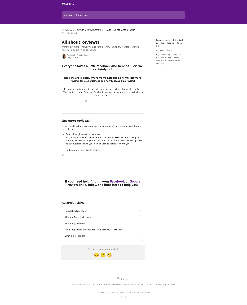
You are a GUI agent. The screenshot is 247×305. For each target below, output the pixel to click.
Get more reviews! (164, 50)
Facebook (117, 181)
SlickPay (120, 292)
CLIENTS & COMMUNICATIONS (90, 30)
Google (135, 181)
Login (111, 292)
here (82, 150)
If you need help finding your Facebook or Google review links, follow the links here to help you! (168, 58)
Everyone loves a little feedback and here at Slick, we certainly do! (169, 43)
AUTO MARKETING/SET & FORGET (121, 30)
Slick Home (101, 292)
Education (146, 292)
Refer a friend (133, 292)
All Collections (68, 30)
